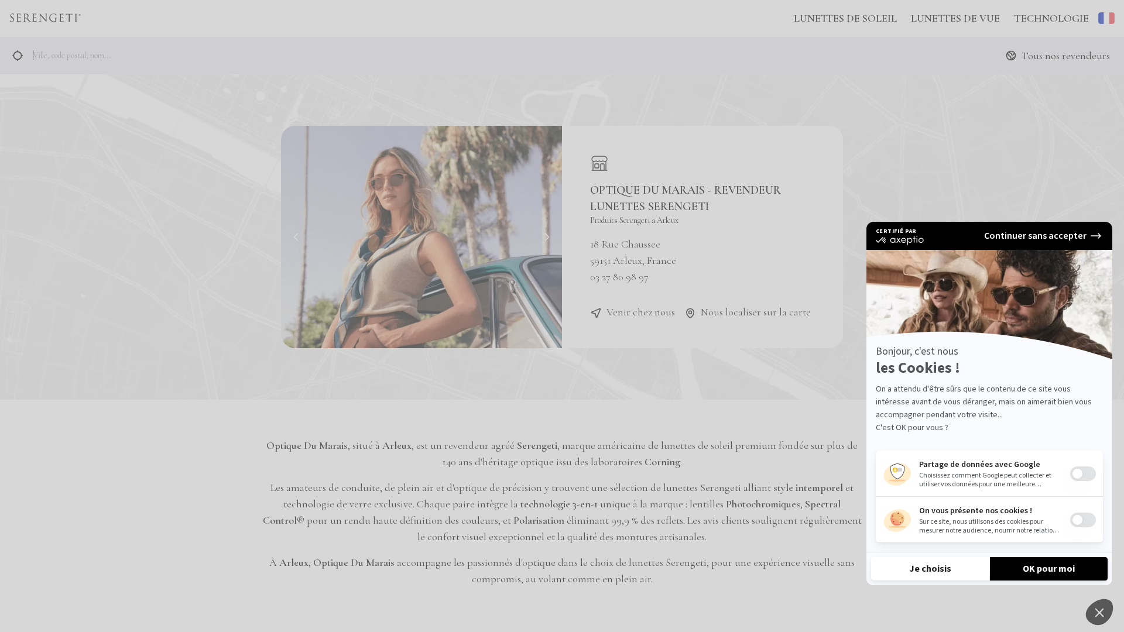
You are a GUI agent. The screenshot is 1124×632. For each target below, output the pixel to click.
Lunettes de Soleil (845, 18)
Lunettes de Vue (955, 18)
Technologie (1051, 18)
